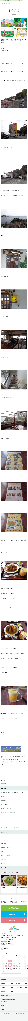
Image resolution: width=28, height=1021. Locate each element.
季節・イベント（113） (6, 859)
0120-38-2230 (10, 939)
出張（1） (3, 851)
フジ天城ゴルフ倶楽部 (5, 823)
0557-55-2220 (6, 937)
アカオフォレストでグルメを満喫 (8, 812)
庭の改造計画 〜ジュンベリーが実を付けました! (11, 827)
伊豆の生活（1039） (5, 843)
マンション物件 (18, 987)
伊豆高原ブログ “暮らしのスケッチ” (18, 6)
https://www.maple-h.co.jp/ (7, 764)
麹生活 (2, 796)
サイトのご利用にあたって (21, 1013)
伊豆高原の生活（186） (6, 847)
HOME (10, 6)
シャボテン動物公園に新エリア (7, 808)
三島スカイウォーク (5, 816)
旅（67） (3, 863)
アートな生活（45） (5, 839)
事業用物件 (3, 991)
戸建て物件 (17, 983)
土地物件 (3, 987)
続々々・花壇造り (5, 804)
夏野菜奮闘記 (4, 800)
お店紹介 (4, 783)
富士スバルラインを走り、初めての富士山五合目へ (11, 819)
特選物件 (3, 983)
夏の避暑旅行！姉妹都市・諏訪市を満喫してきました (12, 792)
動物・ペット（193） (5, 855)
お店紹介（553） (4, 836)
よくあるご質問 (7, 1013)
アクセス (18, 935)
